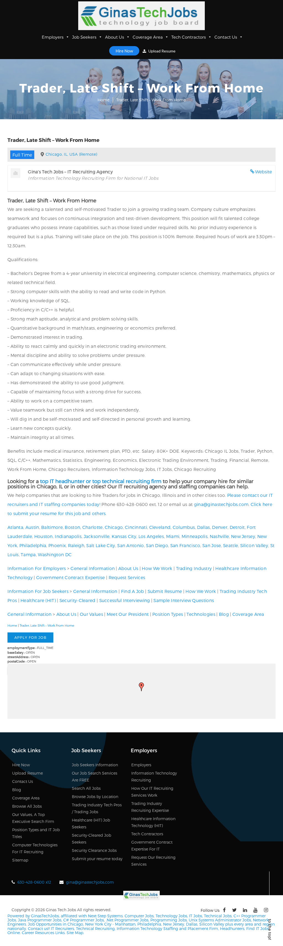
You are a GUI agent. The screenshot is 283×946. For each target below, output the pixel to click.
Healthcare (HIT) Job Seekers (91, 823)
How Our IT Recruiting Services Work (152, 791)
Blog (224, 614)
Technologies (201, 614)
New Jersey (243, 536)
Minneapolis (195, 536)
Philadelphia (32, 545)
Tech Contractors (188, 37)
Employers (53, 37)
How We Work (157, 568)
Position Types (167, 614)
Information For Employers (36, 568)
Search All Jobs (86, 788)
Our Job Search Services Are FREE (94, 776)
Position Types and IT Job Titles (36, 833)
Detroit (237, 527)
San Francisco (185, 545)
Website (263, 171)
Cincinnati (136, 527)
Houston (43, 536)
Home (103, 99)
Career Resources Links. (43, 932)
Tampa (28, 554)
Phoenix (57, 545)
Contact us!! (38, 928)
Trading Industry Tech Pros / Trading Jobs (97, 808)
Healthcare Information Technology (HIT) (153, 822)
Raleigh (76, 545)
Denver (219, 527)
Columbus (184, 527)
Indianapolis (68, 536)
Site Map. (75, 932)
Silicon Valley (254, 545)
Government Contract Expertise (70, 577)
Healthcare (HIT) (38, 600)
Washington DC (55, 554)
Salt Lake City (100, 545)
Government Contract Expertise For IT (151, 845)
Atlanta (15, 527)
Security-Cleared (77, 600)
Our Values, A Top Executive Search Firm (33, 818)
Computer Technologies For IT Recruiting (34, 848)
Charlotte (92, 527)
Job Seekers (84, 37)
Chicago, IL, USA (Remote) (71, 154)
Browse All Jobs (27, 806)
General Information (92, 568)
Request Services (127, 577)
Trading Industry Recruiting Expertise (150, 807)
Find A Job (132, 591)
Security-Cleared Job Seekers (91, 838)
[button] (141, 686)
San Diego (157, 545)
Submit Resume (165, 591)
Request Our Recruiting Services (153, 860)
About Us (114, 37)
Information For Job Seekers (38, 591)
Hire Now (124, 50)
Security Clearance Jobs (94, 850)
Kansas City (124, 536)
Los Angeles (151, 536)
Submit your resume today (97, 858)
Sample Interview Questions (183, 600)
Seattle (230, 545)
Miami (173, 536)
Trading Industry (194, 568)
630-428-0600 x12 (34, 882)
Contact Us (225, 37)
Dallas (203, 527)
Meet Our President (128, 614)
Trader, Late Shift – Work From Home (47, 625)
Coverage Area (148, 37)
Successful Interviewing (124, 600)
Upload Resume (161, 51)
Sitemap (20, 860)
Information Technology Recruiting (154, 776)
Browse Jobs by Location (95, 796)
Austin (32, 527)
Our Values (91, 614)
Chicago (114, 527)
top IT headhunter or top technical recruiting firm (100, 481)
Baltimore (52, 527)
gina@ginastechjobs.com (221, 504)
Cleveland (160, 527)
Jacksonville (97, 536)
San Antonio (130, 545)
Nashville (219, 536)
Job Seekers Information (95, 764)
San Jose (211, 545)
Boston (72, 527)
